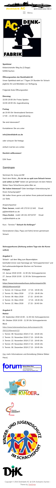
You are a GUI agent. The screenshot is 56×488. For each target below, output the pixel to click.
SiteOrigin (32, 485)
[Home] (28, 5)
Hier (4, 354)
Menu (30, 12)
